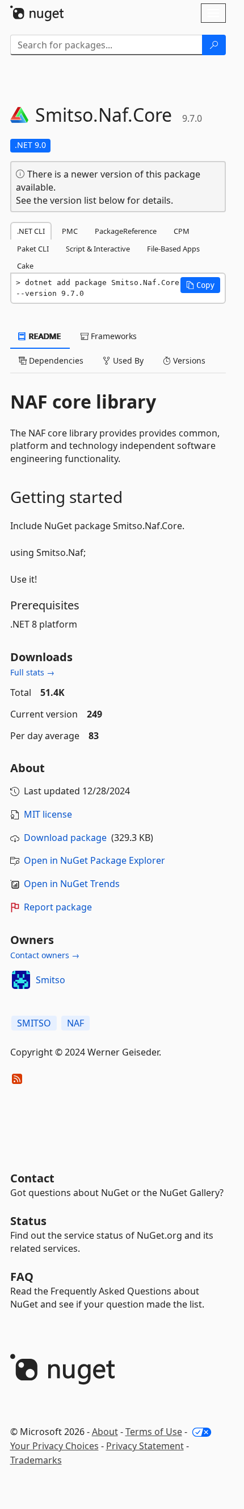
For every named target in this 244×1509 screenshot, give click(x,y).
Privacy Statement (145, 1446)
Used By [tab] (127, 360)
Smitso (50, 980)
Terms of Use (153, 1431)
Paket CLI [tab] (33, 249)
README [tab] (44, 336)
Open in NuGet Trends (72, 883)
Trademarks (36, 1460)
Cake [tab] (25, 266)
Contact (32, 1178)
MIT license (48, 814)
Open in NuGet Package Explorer (94, 860)
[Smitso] (21, 980)
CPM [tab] (182, 231)
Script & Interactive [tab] (98, 249)
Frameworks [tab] (113, 336)
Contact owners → (44, 955)
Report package (58, 907)
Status (28, 1220)
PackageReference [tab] (126, 231)
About (105, 1431)
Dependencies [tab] (55, 360)
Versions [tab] (188, 360)
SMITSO (34, 1023)
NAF (75, 1023)
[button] (200, 285)
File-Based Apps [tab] (173, 249)
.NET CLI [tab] (31, 231)
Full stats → (32, 672)
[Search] (214, 45)
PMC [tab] (70, 231)
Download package (65, 837)
